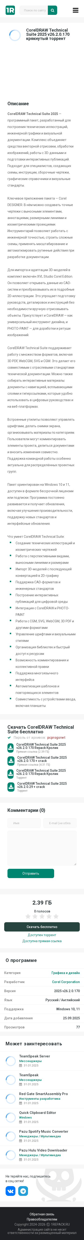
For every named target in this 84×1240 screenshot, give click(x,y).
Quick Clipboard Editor (37, 1113)
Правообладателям (42, 1219)
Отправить (30, 873)
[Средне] (42, 919)
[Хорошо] (49, 919)
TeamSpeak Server (34, 1056)
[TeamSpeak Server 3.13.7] (10, 1061)
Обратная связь (42, 1214)
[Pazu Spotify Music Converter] (10, 1136)
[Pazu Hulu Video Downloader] (10, 1155)
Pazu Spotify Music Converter (43, 1131)
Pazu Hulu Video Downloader (43, 1150)
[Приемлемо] (35, 919)
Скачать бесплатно (42, 927)
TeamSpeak (28, 1075)
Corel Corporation (66, 982)
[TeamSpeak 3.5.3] (10, 1079)
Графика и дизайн (66, 973)
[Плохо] (28, 919)
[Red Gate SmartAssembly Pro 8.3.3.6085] (10, 1098)
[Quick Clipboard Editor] (10, 1117)
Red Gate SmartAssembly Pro (43, 1094)
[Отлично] (56, 919)
